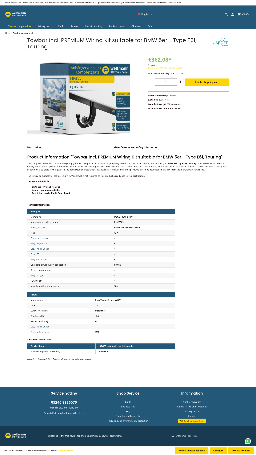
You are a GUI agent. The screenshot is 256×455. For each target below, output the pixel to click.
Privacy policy (192, 411)
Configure (218, 450)
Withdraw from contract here (192, 421)
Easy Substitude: (39, 259)
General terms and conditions (192, 406)
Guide (128, 401)
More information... (66, 450)
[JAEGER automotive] (221, 43)
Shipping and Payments (128, 416)
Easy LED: (35, 254)
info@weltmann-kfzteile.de (71, 413)
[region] (84, 99)
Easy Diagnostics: (39, 243)
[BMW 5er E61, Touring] (84, 99)
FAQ (128, 411)
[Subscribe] (222, 436)
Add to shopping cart (207, 82)
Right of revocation (192, 401)
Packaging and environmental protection (128, 420)
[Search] (165, 14)
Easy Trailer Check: (40, 248)
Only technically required (192, 450)
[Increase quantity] (180, 82)
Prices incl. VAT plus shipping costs (165, 68)
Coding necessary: (40, 238)
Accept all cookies (241, 450)
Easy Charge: (37, 275)
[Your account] (171, 14)
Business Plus (128, 406)
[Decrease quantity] (151, 82)
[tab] (69, 147)
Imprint (192, 416)
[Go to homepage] (200, 14)
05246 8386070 (64, 402)
